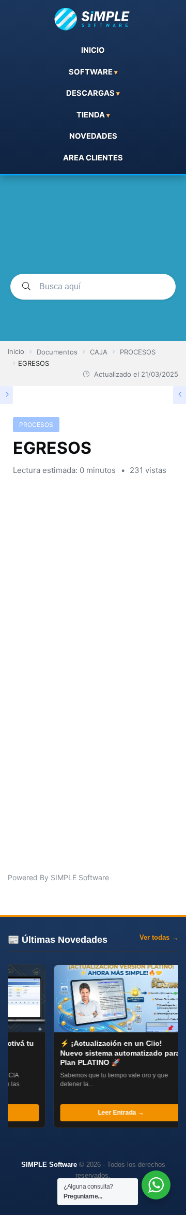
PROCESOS (36, 424)
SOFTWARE (91, 72)
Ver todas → (159, 937)
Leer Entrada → (112, 1112)
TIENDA (90, 115)
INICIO (93, 50)
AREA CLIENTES (93, 157)
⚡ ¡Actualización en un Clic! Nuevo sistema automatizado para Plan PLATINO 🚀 (112, 1052)
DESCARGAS (90, 93)
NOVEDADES (93, 136)
